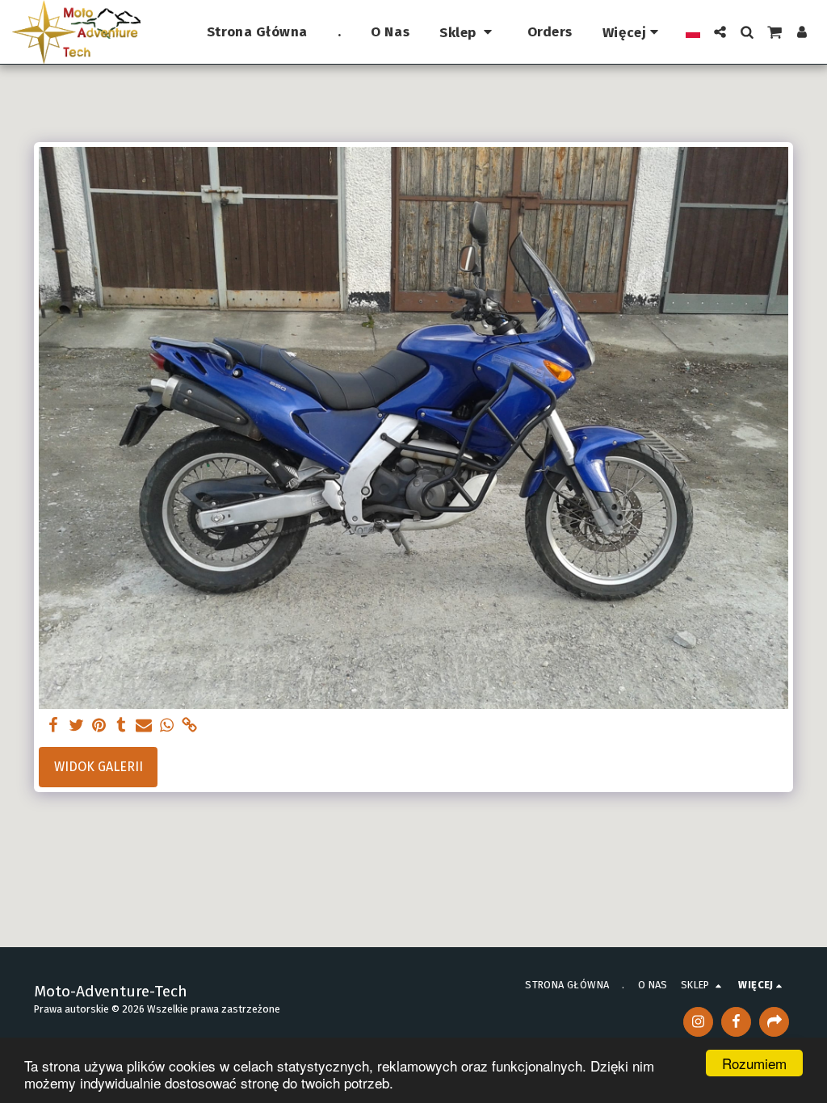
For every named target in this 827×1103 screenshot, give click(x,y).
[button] (720, 32)
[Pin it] (98, 726)
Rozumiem (754, 1063)
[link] (189, 726)
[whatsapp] (166, 726)
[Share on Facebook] (53, 726)
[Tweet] (76, 726)
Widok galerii (98, 766)
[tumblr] (121, 726)
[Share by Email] (144, 726)
